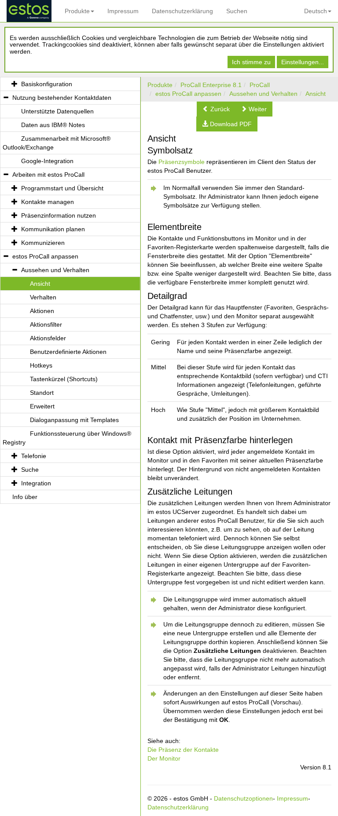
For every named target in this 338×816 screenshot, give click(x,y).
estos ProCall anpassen (188, 93)
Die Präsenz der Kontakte (183, 749)
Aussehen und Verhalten (263, 93)
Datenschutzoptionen (243, 798)
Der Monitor (163, 758)
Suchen (236, 11)
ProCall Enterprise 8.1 (211, 84)
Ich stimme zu (251, 62)
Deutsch (315, 11)
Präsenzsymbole (181, 161)
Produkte (77, 11)
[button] (216, 109)
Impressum (123, 11)
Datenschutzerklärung (182, 11)
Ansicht (315, 93)
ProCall (260, 84)
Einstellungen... (302, 62)
